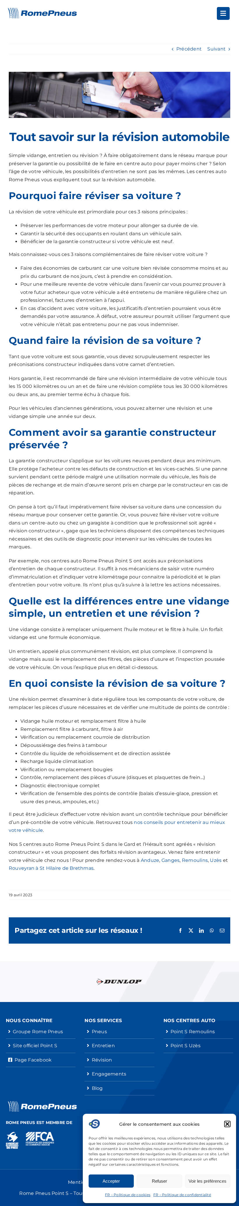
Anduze (150, 860)
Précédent (189, 49)
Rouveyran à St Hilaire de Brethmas (51, 868)
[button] (227, 1124)
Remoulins (195, 860)
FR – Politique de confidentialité (182, 1195)
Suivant (216, 49)
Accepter (111, 1181)
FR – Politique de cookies (127, 1195)
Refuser (159, 1181)
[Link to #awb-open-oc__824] (223, 13)
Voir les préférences (207, 1181)
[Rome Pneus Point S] (42, 10)
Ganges (170, 860)
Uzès (216, 860)
